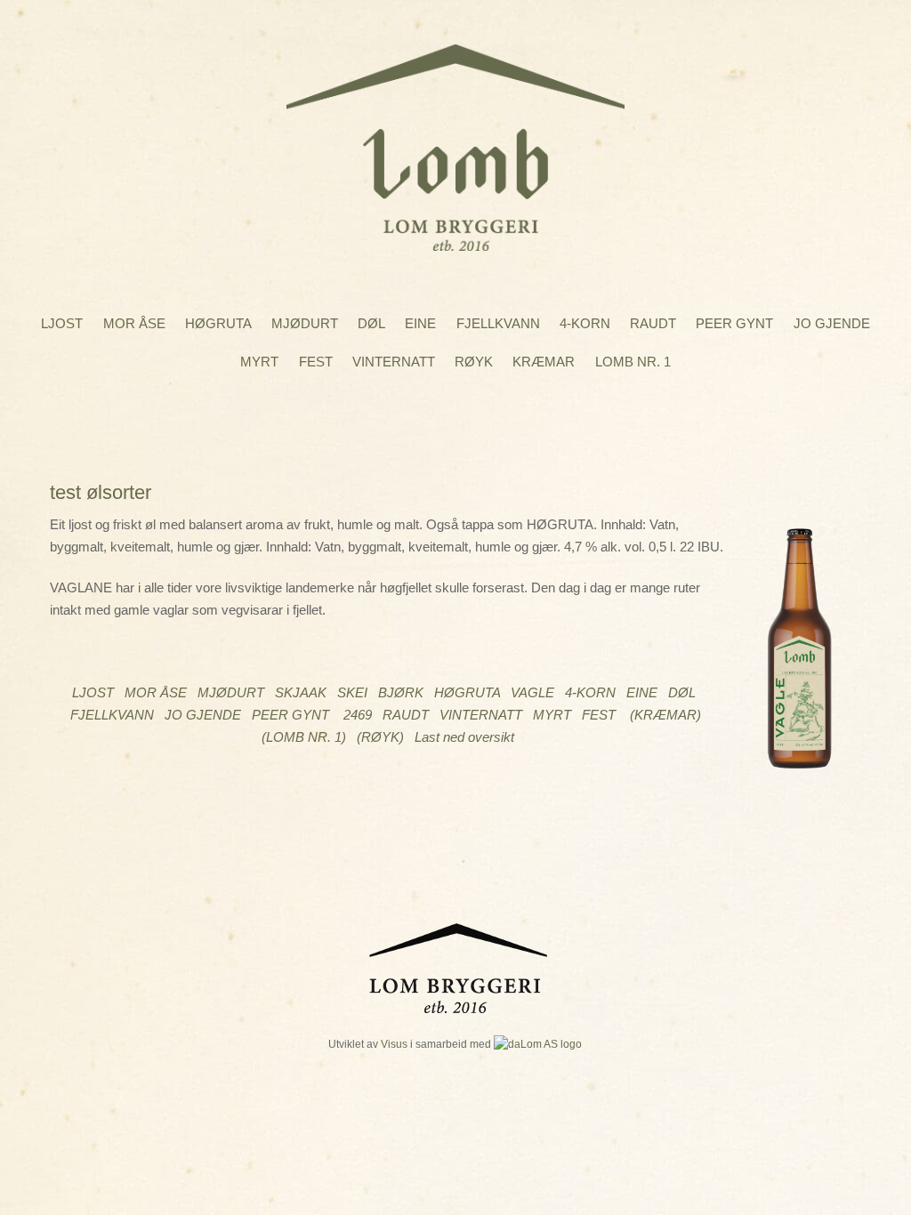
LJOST (62, 323)
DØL (371, 323)
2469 (357, 714)
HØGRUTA (218, 323)
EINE (420, 323)
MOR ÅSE (134, 323)
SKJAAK (301, 692)
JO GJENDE (832, 323)
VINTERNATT (393, 361)
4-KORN (585, 323)
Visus (394, 1044)
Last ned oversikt (464, 736)
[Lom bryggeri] (455, 238)
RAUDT (653, 323)
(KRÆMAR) (665, 714)
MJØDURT (304, 323)
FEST (316, 361)
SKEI (352, 692)
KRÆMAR (543, 361)
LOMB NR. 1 (633, 361)
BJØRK (400, 692)
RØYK (474, 361)
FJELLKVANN (498, 323)
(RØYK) (380, 736)
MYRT (259, 361)
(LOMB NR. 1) (304, 736)
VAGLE (532, 692)
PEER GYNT (734, 323)
